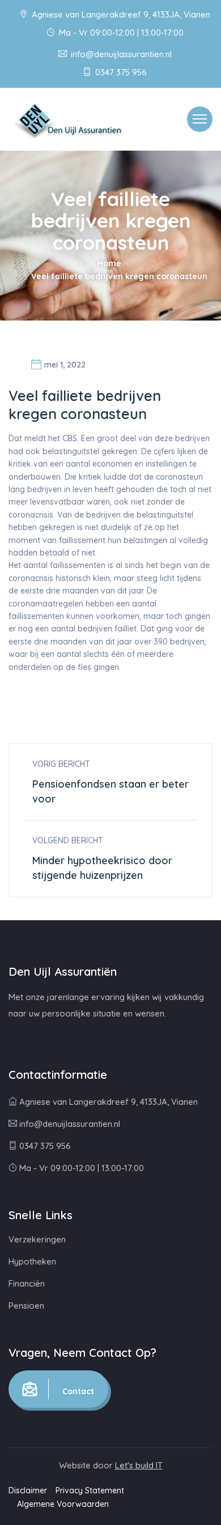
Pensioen (26, 1305)
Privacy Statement (90, 1490)
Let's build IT (139, 1465)
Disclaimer (27, 1490)
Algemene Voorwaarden (63, 1504)
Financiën (26, 1283)
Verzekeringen (37, 1239)
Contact (77, 1391)
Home (109, 263)
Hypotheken (32, 1261)
